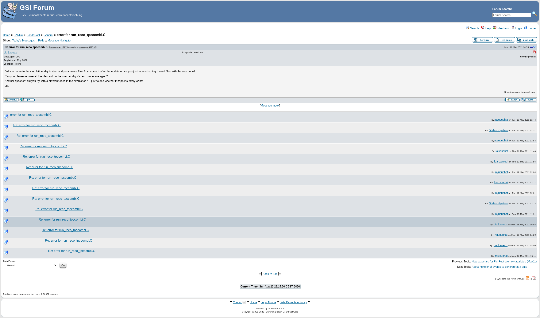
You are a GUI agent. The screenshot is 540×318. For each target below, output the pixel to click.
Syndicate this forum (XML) (510, 279)
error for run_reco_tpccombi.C (31, 114)
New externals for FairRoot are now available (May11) (504, 261)
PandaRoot (33, 35)
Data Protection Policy (293, 302)
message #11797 (58, 47)
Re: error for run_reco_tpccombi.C (26, 47)
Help (488, 28)
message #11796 (87, 47)
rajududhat (501, 119)
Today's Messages (23, 40)
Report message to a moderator (519, 92)
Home (532, 28)
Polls (41, 40)
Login (518, 28)
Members (503, 28)
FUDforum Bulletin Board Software (281, 312)
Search (474, 28)
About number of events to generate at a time (499, 266)
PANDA (18, 35)
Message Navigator (59, 40)
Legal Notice (268, 302)
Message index (270, 105)
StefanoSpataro (498, 130)
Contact (237, 302)
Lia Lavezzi (11, 52)
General (48, 35)
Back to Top (270, 273)
